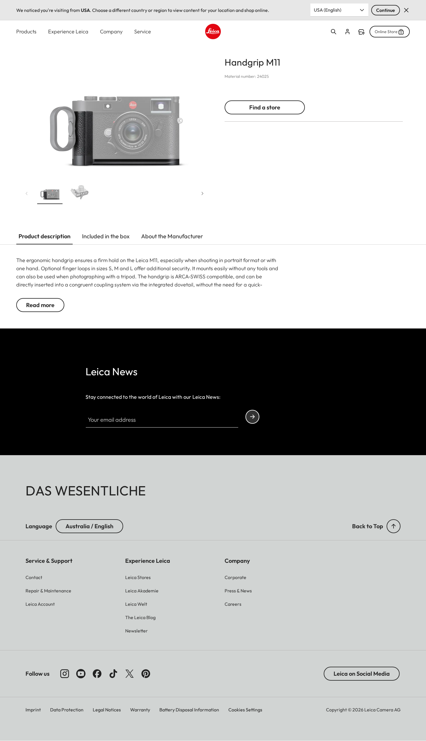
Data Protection (66, 710)
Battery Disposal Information (189, 710)
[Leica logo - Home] (213, 31)
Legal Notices (107, 710)
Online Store (386, 31)
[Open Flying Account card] (347, 32)
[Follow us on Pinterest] (146, 673)
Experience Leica (68, 31)
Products (26, 31)
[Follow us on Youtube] (81, 673)
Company (111, 31)
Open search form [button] (333, 32)
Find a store (361, 32)
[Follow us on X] (129, 673)
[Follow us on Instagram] (64, 673)
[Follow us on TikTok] (113, 673)
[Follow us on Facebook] (97, 673)
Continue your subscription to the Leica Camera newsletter (252, 417)
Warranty (140, 710)
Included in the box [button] (106, 236)
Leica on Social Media (362, 673)
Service (142, 31)
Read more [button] (40, 305)
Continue (385, 10)
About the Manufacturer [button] (172, 236)
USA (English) (327, 10)
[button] (50, 193)
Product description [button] (44, 236)
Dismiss (406, 10)
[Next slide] (202, 193)
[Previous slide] (26, 193)
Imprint (33, 710)
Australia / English (89, 526)
